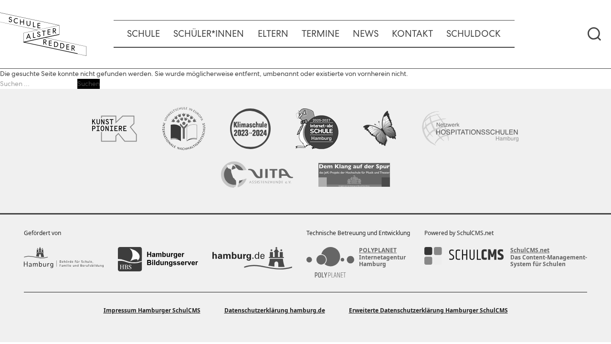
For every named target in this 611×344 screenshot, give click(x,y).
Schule (143, 34)
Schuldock (473, 34)
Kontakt (412, 34)
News (366, 34)
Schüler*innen (208, 34)
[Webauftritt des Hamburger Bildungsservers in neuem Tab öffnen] (158, 259)
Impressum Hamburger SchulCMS (152, 310)
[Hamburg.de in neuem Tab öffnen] (252, 259)
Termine (320, 34)
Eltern (273, 34)
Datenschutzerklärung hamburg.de (274, 310)
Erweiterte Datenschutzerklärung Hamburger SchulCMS (428, 310)
